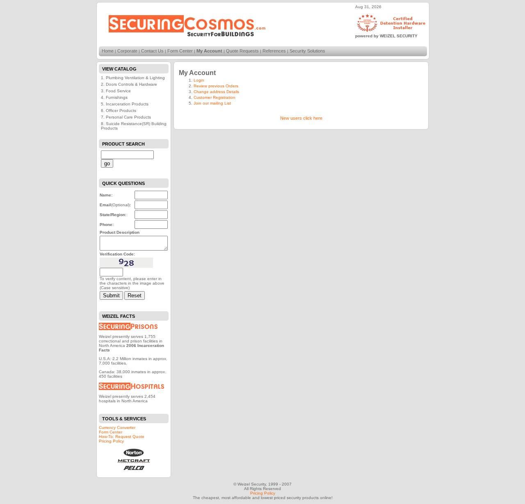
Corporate (127, 50)
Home (108, 50)
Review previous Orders (216, 86)
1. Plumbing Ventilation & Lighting (133, 77)
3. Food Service (116, 91)
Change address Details (216, 91)
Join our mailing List (212, 103)
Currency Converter (117, 427)
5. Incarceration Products (124, 104)
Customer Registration (214, 97)
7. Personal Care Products (126, 117)
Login (199, 80)
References (274, 50)
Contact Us (152, 50)
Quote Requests (242, 50)
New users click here (301, 118)
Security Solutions (307, 50)
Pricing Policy (111, 441)
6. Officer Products (118, 110)
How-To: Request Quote (121, 436)
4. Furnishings (114, 97)
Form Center (180, 50)
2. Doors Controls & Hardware (129, 84)
